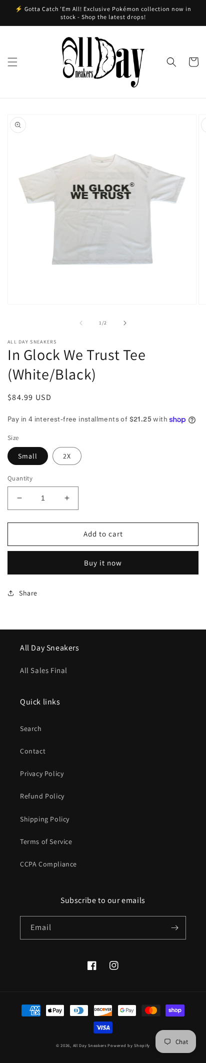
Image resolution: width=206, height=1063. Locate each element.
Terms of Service (46, 841)
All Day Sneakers (89, 1045)
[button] (13, 62)
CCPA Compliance (48, 864)
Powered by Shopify (129, 1045)
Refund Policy (42, 796)
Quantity (20, 478)
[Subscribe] (175, 928)
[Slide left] (81, 323)
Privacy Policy (42, 773)
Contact (33, 751)
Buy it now (103, 563)
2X (67, 456)
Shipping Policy (45, 819)
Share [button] (28, 593)
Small (28, 456)
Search (31, 728)
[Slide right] (125, 323)
